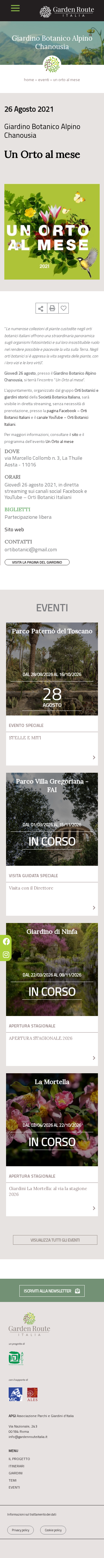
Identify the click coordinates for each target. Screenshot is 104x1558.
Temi (12, 1480)
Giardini (16, 1473)
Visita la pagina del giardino (37, 562)
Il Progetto (19, 1459)
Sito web (14, 529)
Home (29, 79)
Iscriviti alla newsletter (48, 1291)
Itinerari (16, 1466)
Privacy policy (20, 1530)
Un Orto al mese (60, 441)
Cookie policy (53, 1530)
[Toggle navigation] (15, 8)
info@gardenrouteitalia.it (28, 1436)
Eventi (43, 79)
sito (75, 434)
